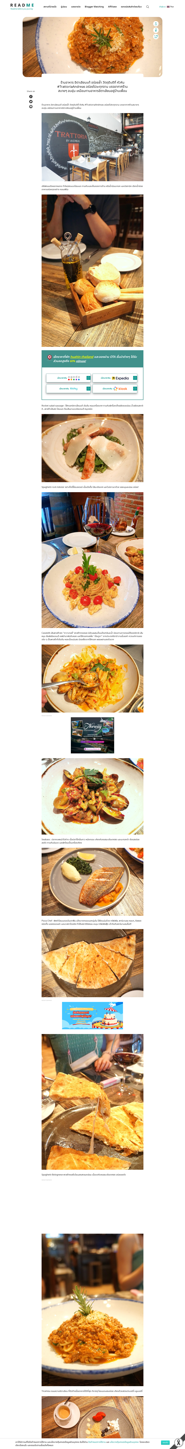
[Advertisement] (92, 1208)
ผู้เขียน (64, 6)
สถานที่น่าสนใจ (49, 6)
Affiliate (112, 6)
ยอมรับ (165, 1442)
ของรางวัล (75, 6)
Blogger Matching (94, 6)
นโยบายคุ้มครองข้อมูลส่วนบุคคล (124, 1442)
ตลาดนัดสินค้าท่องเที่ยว (131, 6)
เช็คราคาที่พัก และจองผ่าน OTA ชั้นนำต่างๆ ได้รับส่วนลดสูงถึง (95, 359)
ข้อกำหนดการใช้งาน (97, 1442)
